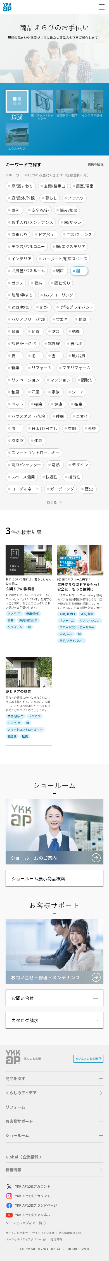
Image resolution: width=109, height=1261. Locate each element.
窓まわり (19, 234)
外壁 (92, 428)
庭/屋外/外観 (23, 198)
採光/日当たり (24, 343)
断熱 (44, 307)
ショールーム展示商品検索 (38, 878)
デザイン (80, 464)
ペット (17, 404)
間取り (87, 380)
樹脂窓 (17, 440)
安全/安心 (40, 210)
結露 (76, 331)
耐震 (15, 331)
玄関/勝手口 (55, 186)
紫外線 (54, 343)
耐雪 (36, 331)
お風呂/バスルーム (28, 270)
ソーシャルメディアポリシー (24, 1239)
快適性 (52, 477)
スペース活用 (23, 477)
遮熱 (56, 464)
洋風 (36, 392)
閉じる (52, 502)
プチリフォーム (76, 367)
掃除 (38, 404)
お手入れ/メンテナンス (32, 222)
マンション (60, 380)
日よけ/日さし (44, 428)
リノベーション (25, 380)
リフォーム (42, 367)
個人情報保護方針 (70, 1233)
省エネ (62, 319)
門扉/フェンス (79, 234)
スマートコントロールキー (35, 452)
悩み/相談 (68, 210)
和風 (15, 392)
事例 (15, 210)
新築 (15, 367)
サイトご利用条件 (17, 1233)
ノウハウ (76, 198)
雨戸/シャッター (26, 464)
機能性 (74, 477)
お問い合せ (22, 998)
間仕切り (62, 283)
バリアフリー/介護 (28, 319)
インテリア (21, 258)
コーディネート (25, 489)
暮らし (51, 198)
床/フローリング (59, 295)
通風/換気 (20, 307)
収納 (38, 283)
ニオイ (82, 416)
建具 (38, 440)
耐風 (83, 319)
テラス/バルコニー (28, 246)
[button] (54, 1078)
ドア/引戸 (47, 234)
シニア (78, 392)
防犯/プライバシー (77, 307)
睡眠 (60, 416)
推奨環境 (56, 1239)
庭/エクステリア (71, 246)
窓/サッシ (73, 222)
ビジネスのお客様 (86, 1058)
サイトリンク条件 (43, 1233)
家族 (56, 392)
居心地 (76, 343)
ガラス (17, 283)
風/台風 (79, 355)
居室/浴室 (85, 186)
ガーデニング (62, 489)
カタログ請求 (24, 1020)
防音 (56, 331)
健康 (58, 404)
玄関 (72, 428)
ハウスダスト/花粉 (28, 416)
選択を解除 (95, 164)
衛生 (78, 404)
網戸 (60, 270)
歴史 (89, 489)
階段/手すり (22, 295)
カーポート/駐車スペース (64, 258)
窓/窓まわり (22, 186)
